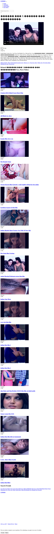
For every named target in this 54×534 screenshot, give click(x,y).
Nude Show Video (20, 490)
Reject (6, 532)
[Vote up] (1, 47)
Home (4, 3)
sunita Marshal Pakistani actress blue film (13, 276)
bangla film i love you (7, 139)
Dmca (16, 524)
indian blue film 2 (6, 345)
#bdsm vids (40, 62)
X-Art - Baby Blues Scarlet (8, 459)
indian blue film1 (5, 482)
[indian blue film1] (15, 477)
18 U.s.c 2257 (4, 524)
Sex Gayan (13, 488)
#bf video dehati (46, 62)
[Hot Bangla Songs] (15, 156)
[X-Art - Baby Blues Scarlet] (15, 454)
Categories (5, 4)
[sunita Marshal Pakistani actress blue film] (15, 271)
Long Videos (6, 6)
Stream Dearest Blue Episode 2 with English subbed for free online (20, 184)
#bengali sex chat (4, 64)
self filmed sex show (6, 116)
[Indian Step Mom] (15, 294)
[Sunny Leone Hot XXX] (15, 408)
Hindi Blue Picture (43, 488)
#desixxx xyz (27, 62)
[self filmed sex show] (15, 110)
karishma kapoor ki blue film (9, 207)
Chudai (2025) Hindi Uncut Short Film (12, 93)
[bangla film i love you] (15, 133)
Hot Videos (5, 7)
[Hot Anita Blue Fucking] (15, 248)
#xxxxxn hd (11, 64)
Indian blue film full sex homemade (11, 436)
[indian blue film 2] (15, 339)
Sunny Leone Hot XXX (7, 414)
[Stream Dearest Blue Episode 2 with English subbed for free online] (15, 179)
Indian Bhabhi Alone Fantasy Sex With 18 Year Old (16, 230)
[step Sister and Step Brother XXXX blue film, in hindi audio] (15, 385)
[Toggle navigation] (6, 1)
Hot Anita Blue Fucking (7, 253)
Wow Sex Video (11, 490)
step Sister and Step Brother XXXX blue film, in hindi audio (18, 391)
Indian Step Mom (6, 299)
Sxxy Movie (24, 488)
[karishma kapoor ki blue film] (15, 202)
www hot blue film (6, 322)
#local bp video (33, 62)
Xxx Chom (36, 488)
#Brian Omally (4, 62)
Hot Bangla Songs (6, 161)
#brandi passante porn (18, 62)
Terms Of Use (11, 524)
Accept (2, 532)
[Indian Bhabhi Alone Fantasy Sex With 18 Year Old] (15, 225)
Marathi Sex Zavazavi (37, 490)
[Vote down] (2, 47)
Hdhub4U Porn (30, 488)
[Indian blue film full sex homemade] (15, 431)
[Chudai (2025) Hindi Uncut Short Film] (15, 87)
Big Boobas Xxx (28, 490)
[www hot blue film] (15, 316)
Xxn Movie (7, 488)
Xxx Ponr (3, 488)
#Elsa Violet (10, 62)
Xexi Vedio (18, 488)
